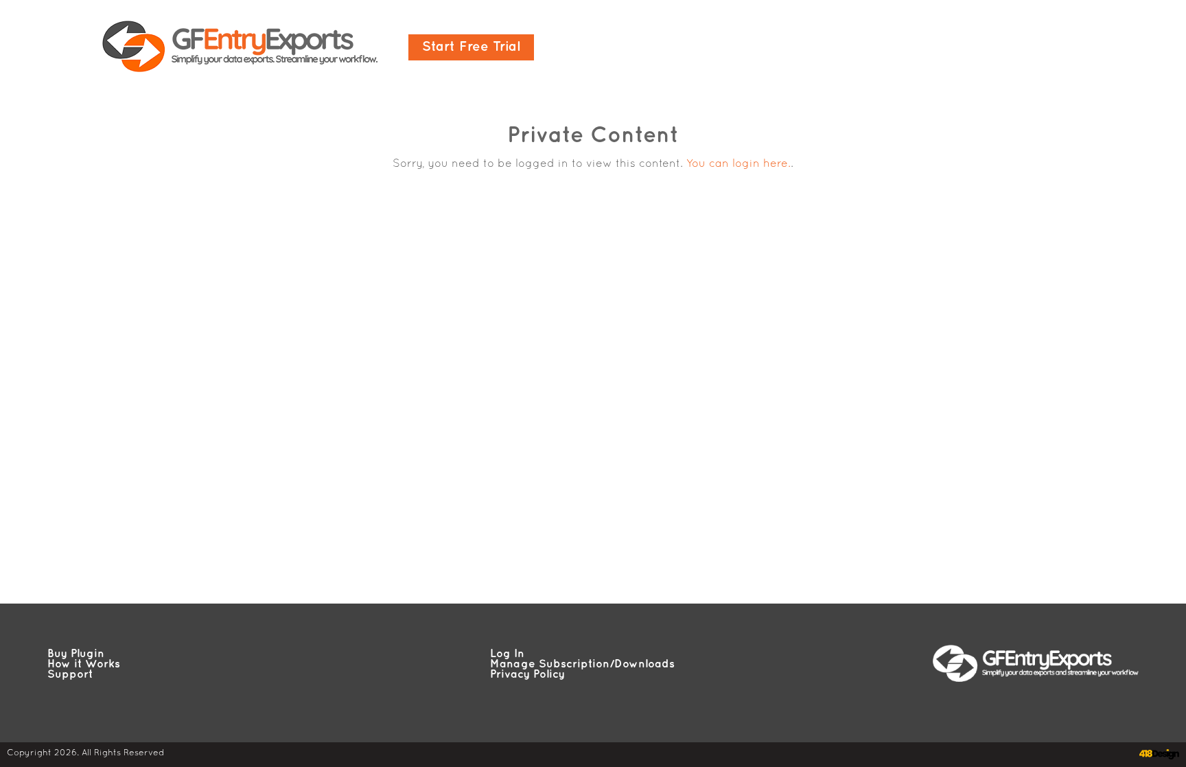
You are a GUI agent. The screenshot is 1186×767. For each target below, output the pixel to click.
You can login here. (738, 164)
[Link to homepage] (239, 47)
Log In (507, 654)
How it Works (83, 664)
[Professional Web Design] (1157, 755)
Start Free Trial (471, 47)
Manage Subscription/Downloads (582, 664)
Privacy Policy (527, 674)
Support (70, 674)
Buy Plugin (75, 654)
